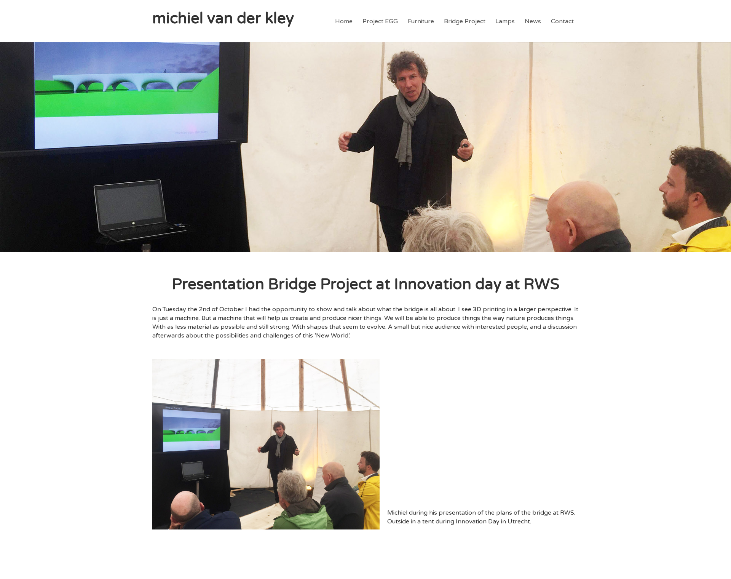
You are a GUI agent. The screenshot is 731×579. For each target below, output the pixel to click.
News (533, 21)
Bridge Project (464, 21)
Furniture (421, 21)
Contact (562, 21)
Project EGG (380, 21)
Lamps (505, 21)
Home (344, 21)
